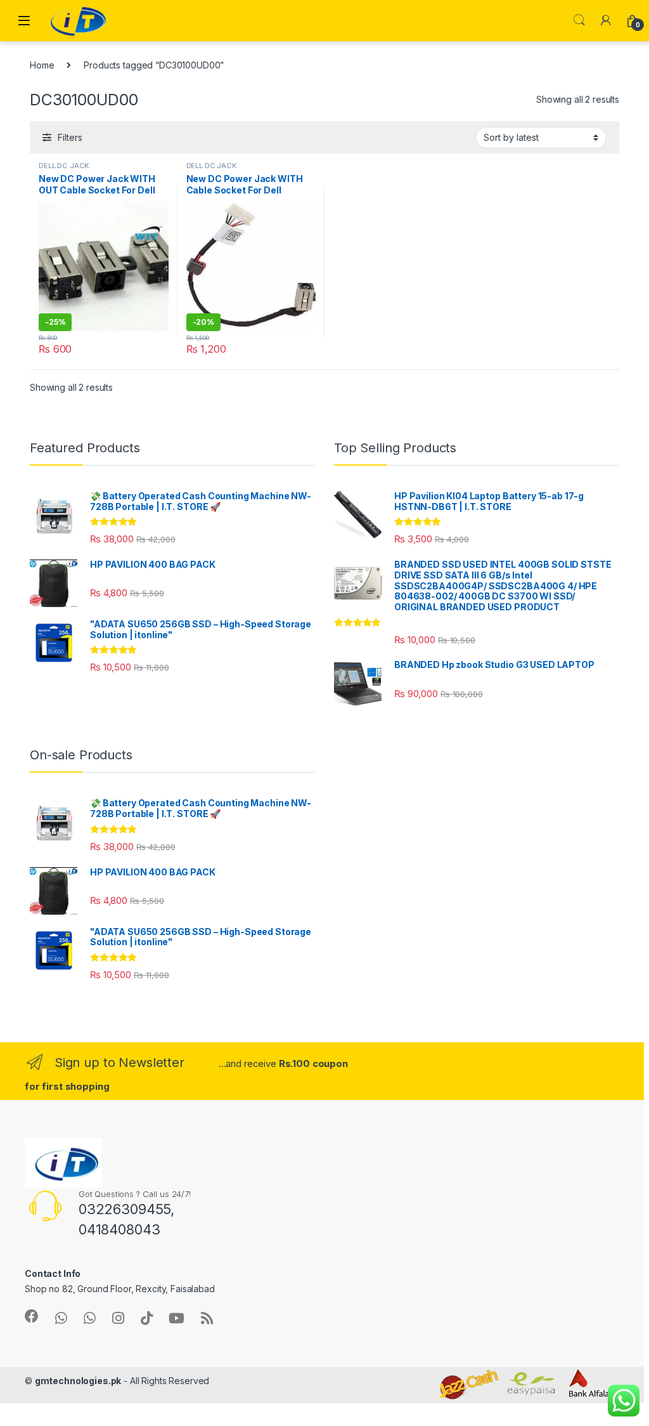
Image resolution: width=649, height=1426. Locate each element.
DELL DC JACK (64, 165)
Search (579, 20)
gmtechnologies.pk (78, 1380)
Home (42, 65)
